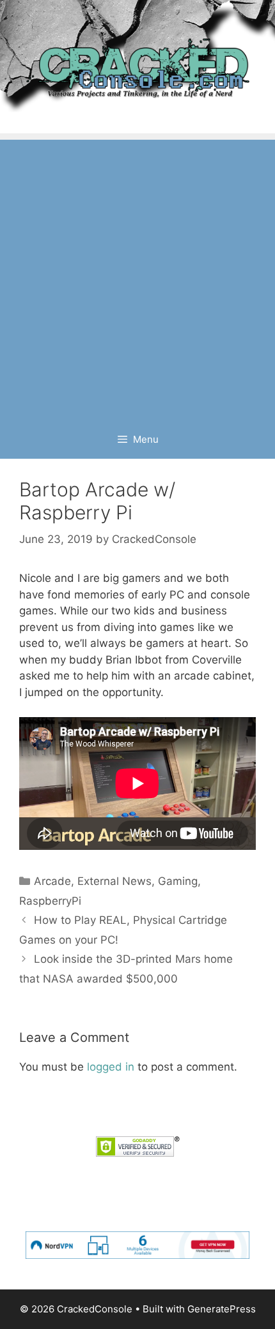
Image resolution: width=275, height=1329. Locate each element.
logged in (110, 1066)
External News (114, 881)
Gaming (178, 881)
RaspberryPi (50, 901)
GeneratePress (221, 1309)
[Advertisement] (137, 277)
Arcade (52, 881)
